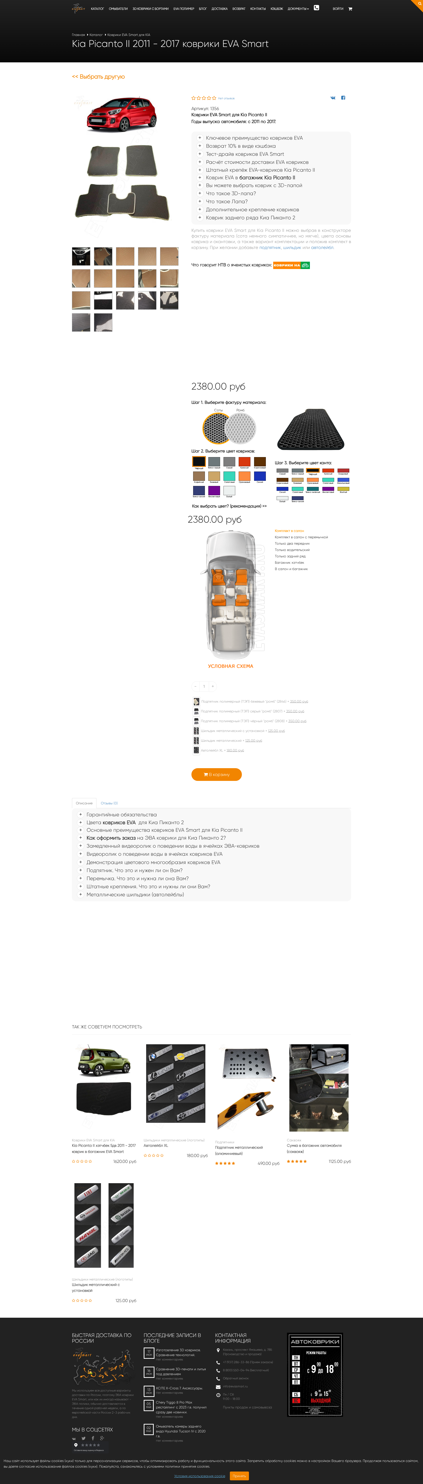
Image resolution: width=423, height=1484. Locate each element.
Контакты (258, 9)
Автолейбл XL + (222, 750)
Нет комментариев (169, 1359)
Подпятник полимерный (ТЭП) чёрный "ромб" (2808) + (253, 721)
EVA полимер (184, 9)
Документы (297, 9)
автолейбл (322, 247)
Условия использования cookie (199, 1476)
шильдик (292, 247)
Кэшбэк (277, 9)
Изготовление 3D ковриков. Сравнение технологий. (178, 1352)
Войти (338, 9)
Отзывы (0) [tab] (109, 803)
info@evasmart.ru (235, 1386)
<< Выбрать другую (98, 76)
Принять (239, 1476)
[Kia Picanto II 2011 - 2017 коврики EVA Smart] (122, 168)
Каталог (97, 9)
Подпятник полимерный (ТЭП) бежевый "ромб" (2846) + (254, 701)
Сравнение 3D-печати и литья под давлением (181, 1371)
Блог (203, 9)
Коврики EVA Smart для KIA (128, 35)
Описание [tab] (84, 803)
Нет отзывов (226, 98)
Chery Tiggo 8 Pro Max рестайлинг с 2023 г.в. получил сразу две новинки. (181, 1407)
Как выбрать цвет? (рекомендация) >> (229, 506)
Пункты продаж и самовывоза (247, 1407)
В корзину (219, 774)
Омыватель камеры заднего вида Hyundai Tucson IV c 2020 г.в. (181, 1431)
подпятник (270, 247)
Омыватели (118, 9)
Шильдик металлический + (231, 740)
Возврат (239, 9)
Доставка (220, 9)
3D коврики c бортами (151, 9)
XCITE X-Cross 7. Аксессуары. (179, 1388)
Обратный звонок (236, 1378)
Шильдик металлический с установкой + (242, 730)
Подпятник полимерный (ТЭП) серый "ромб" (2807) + (252, 711)
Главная (78, 35)
